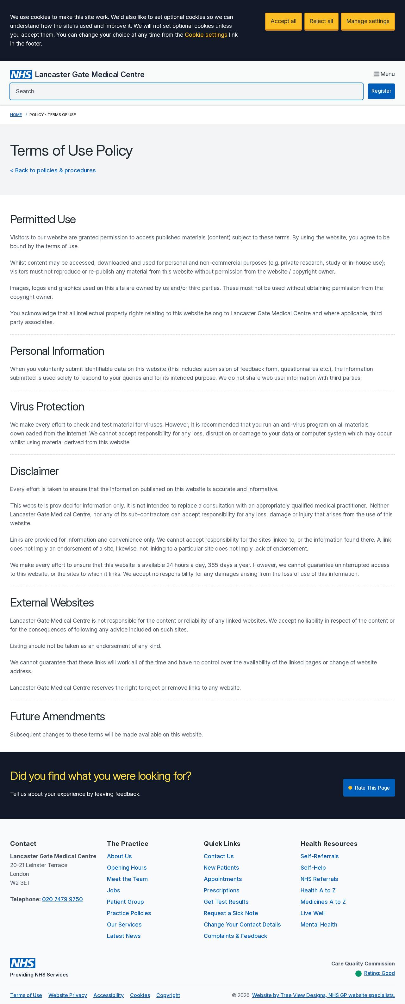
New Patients (221, 867)
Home (16, 114)
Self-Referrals (320, 856)
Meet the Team (127, 879)
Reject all (321, 21)
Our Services (124, 924)
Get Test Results (226, 901)
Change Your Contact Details (242, 924)
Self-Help (313, 867)
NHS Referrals (319, 879)
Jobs (113, 890)
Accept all (283, 21)
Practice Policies (129, 913)
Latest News (124, 936)
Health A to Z (318, 890)
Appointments (223, 879)
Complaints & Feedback (235, 936)
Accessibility (108, 995)
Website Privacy (67, 995)
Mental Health (319, 924)
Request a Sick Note (231, 913)
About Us (119, 856)
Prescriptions (222, 890)
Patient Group (125, 901)
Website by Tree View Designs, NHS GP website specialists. (323, 995)
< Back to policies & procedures (53, 170)
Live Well (313, 913)
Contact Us (219, 856)
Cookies (140, 995)
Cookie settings (206, 34)
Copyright (168, 995)
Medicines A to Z (323, 901)
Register (381, 91)
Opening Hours (127, 867)
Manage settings (367, 21)
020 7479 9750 (62, 899)
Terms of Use (26, 995)
